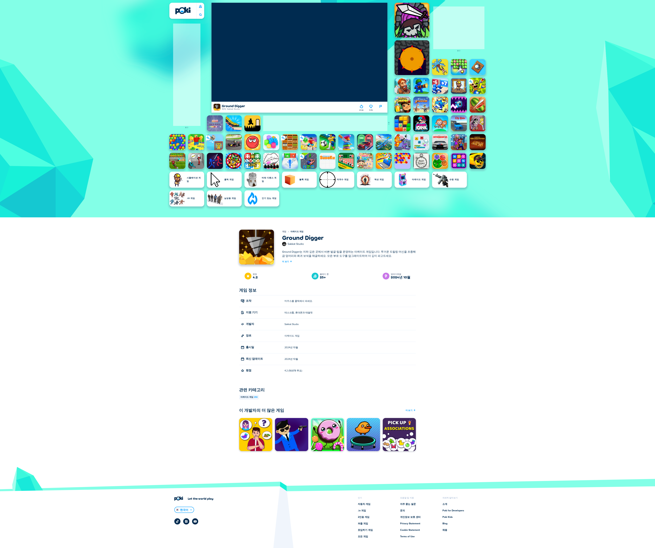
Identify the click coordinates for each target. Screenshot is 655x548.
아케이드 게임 (297, 232)
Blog (444, 523)
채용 (444, 530)
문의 (402, 510)
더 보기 (285, 261)
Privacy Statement (410, 523)
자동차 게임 (364, 504)
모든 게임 (363, 536)
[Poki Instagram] (186, 521)
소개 (444, 504)
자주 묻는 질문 (408, 504)
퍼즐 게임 (363, 523)
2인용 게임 (363, 517)
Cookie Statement (410, 530)
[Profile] (200, 7)
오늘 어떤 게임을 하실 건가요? (200, 15)
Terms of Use (407, 536)
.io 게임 (362, 510)
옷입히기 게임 (365, 530)
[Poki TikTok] (177, 521)
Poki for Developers (453, 510)
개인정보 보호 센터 (410, 517)
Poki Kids (447, 517)
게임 (284, 232)
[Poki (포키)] (183, 10)
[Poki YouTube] (195, 521)
